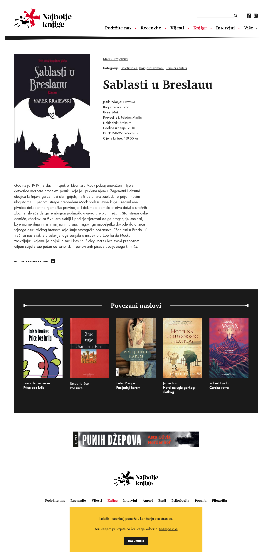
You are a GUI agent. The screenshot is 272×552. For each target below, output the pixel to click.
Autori (148, 500)
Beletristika (129, 68)
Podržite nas (118, 27)
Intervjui (225, 27)
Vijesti (177, 27)
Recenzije (151, 27)
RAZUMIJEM (136, 541)
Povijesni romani (151, 68)
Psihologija (180, 500)
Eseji (162, 500)
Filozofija (219, 500)
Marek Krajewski (115, 59)
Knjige (200, 27)
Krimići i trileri (176, 68)
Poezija (200, 500)
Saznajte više (168, 529)
